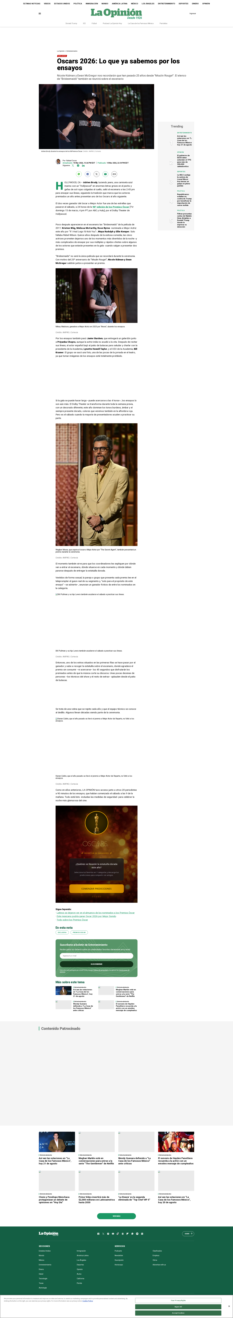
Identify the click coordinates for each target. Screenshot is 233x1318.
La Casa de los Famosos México (141, 23)
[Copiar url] (114, 174)
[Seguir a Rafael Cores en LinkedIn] (83, 165)
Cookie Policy (87, 1301)
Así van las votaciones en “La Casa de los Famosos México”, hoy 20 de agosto (174, 1200)
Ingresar (193, 13)
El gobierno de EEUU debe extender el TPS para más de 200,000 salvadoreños (184, 161)
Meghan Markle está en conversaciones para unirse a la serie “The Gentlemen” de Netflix (126, 993)
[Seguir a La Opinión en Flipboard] (127, 1233)
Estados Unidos (62, 4)
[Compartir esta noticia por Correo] (105, 174)
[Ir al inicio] (48, 1233)
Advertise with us (159, 1265)
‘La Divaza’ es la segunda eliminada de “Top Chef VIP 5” (134, 1198)
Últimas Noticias (31, 4)
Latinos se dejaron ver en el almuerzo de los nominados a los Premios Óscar (96, 912)
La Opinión (61, 51)
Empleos (156, 1255)
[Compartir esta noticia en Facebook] (88, 174)
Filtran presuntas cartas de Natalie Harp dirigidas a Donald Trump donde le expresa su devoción (184, 220)
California (80, 1279)
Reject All (178, 1307)
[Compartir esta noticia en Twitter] (96, 174)
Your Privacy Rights (178, 1300)
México (134, 4)
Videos (47, 4)
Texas (41, 1283)
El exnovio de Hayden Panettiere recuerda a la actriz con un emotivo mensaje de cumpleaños (126, 1007)
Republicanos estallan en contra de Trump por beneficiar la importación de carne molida (184, 199)
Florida (79, 1283)
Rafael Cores (71, 161)
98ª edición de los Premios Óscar (111, 207)
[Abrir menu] (39, 13)
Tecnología (43, 1279)
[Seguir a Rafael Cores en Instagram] (78, 165)
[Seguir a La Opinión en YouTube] (113, 1233)
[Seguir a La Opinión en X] (103, 1233)
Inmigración (92, 4)
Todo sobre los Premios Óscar (72, 919)
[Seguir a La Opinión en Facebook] (98, 1233)
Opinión (206, 4)
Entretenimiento (166, 4)
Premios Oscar (79, 932)
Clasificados (157, 1251)
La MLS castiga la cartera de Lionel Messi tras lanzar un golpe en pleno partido (183, 180)
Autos (79, 1274)
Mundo (105, 4)
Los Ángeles (148, 4)
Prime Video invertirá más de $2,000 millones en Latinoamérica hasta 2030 (97, 1200)
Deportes (183, 4)
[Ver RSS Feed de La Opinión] (142, 1233)
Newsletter (119, 1255)
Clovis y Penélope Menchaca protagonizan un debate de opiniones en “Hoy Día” (54, 1200)
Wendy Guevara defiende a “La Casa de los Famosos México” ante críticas (83, 1007)
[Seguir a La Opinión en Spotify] (137, 1233)
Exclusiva (62, 932)
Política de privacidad (100, 970)
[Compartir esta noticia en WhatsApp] (79, 174)
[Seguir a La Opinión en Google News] (122, 1233)
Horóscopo (119, 1265)
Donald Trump (71, 23)
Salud (41, 1274)
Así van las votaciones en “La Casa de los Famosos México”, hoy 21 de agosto (82, 993)
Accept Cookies (178, 1313)
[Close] (229, 1306)
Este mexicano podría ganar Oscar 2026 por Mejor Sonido (86, 916)
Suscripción (119, 1260)
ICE (84, 23)
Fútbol (94, 23)
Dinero (195, 4)
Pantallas (163, 23)
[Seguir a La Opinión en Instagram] (108, 1233)
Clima (155, 1260)
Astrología (43, 1288)
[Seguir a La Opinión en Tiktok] (117, 1233)
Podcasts (118, 1251)
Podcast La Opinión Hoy (112, 23)
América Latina (119, 4)
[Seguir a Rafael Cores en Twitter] (73, 165)
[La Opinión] (116, 13)
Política (78, 4)
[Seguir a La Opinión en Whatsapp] (132, 1233)
